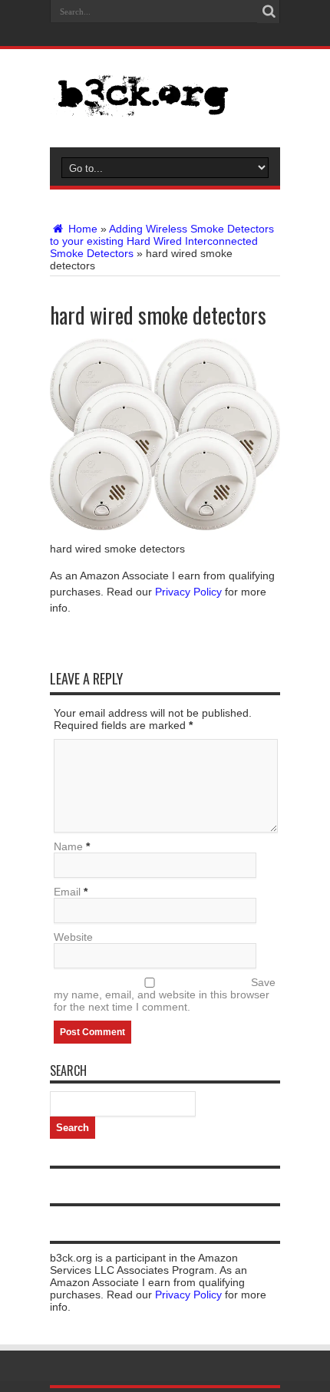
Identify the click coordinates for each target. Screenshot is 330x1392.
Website (73, 937)
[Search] (268, 11)
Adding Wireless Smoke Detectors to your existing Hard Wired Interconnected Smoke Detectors (162, 241)
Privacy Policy (188, 591)
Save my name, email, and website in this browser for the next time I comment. (165, 994)
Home (81, 229)
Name (68, 846)
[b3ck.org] (165, 95)
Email (67, 892)
